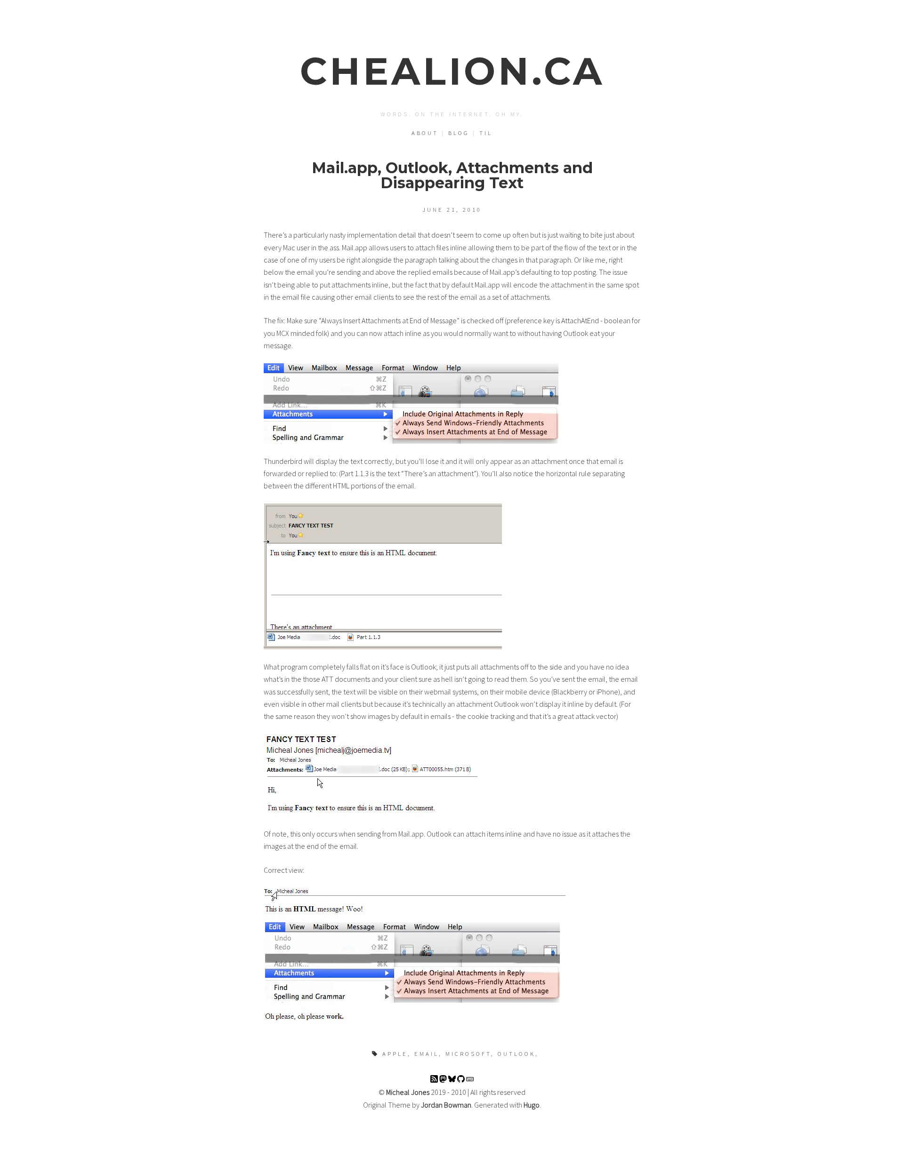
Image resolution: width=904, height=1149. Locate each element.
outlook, (518, 1053)
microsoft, (469, 1053)
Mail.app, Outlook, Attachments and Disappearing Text (452, 175)
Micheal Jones (407, 1092)
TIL (485, 132)
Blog (458, 132)
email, (428, 1053)
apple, (396, 1053)
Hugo (532, 1104)
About (425, 132)
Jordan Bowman (446, 1104)
